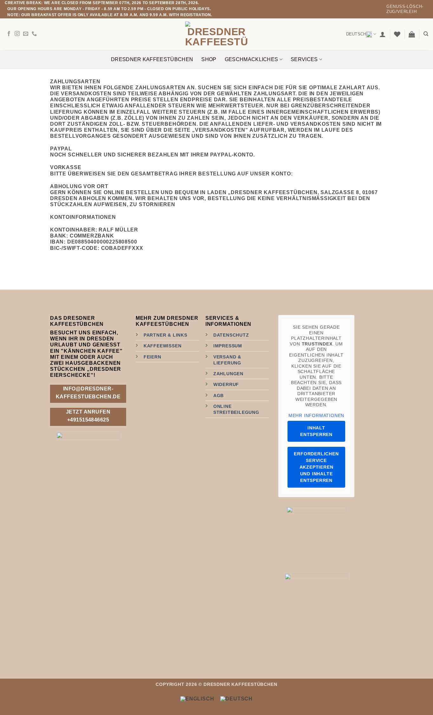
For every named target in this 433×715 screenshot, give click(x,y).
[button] (382, 34)
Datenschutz (231, 335)
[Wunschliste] (397, 34)
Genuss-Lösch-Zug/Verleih (404, 9)
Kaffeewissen (163, 345)
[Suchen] (425, 34)
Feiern (152, 356)
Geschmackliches (251, 59)
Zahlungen (228, 373)
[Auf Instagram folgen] (17, 34)
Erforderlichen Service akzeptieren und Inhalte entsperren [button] (316, 467)
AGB (218, 395)
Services (304, 59)
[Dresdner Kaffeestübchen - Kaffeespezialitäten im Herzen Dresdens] (216, 34)
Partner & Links (165, 335)
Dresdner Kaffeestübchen (152, 59)
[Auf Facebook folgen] (9, 34)
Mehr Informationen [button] (316, 415)
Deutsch (356, 34)
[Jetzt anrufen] (34, 34)
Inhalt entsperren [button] (316, 431)
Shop (208, 59)
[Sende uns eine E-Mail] (26, 34)
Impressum (227, 345)
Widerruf (226, 384)
